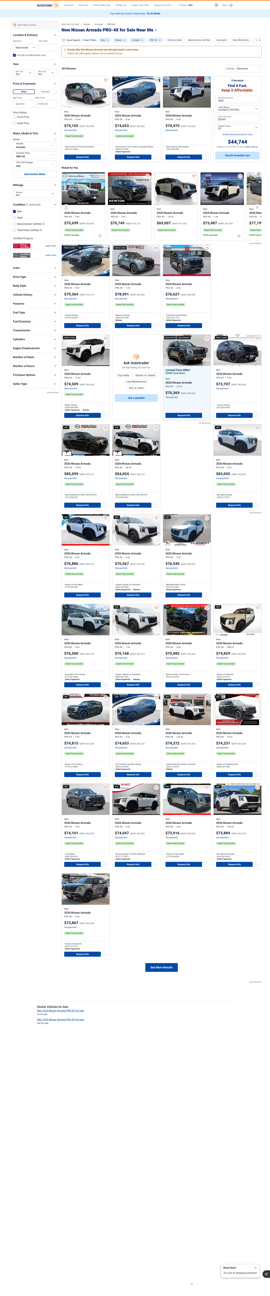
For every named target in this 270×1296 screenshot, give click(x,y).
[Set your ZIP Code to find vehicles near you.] (156, 30)
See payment (70, 130)
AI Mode (185, 5)
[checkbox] (21, 117)
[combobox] (34, 25)
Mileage (19, 192)
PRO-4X (111, 24)
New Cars (83, 5)
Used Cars (69, 5)
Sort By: (230, 68)
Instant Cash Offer (140, 5)
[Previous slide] (66, 207)
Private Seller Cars (101, 5)
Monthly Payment (225, 98)
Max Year (42, 71)
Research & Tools (162, 5)
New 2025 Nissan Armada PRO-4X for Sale (60, 1010)
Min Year (19, 71)
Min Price (17, 98)
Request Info (82, 157)
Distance (17, 41)
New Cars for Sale (70, 24)
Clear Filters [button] (89, 40)
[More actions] (104, 157)
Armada (99, 24)
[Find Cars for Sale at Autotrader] (48, 5)
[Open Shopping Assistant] (266, 1274)
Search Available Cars (237, 155)
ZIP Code (43, 41)
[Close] (255, 1268)
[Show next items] (256, 40)
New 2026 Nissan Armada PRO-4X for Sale (60, 1019)
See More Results (161, 967)
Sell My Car (120, 5)
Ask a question (136, 397)
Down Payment (224, 117)
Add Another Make (34, 174)
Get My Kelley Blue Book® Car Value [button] (237, 134)
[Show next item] (205, 350)
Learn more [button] (50, 246)
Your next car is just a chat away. (135, 13)
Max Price (40, 98)
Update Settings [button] (251, 147)
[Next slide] (257, 207)
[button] (216, 5)
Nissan (86, 24)
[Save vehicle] (105, 80)
